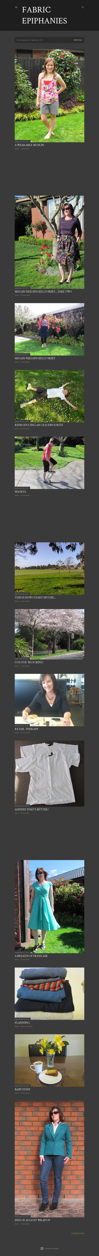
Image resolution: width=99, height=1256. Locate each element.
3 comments (25, 495)
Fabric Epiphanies (44, 15)
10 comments (25, 295)
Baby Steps (22, 1089)
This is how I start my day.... (35, 597)
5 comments (25, 813)
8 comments (25, 429)
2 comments (25, 149)
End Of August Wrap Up (32, 1220)
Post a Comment (27, 1026)
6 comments (25, 362)
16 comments (25, 959)
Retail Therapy (26, 729)
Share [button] (17, 149)
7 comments (25, 1224)
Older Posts (77, 1233)
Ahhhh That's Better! (32, 809)
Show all (78, 40)
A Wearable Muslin (29, 145)
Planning (22, 1022)
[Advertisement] (49, 173)
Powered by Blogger (51, 1248)
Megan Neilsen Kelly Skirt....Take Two (43, 291)
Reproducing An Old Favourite (39, 425)
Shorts (20, 491)
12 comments (25, 733)
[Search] (82, 6)
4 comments (25, 601)
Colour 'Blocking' (29, 662)
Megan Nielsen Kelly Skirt (35, 358)
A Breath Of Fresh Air (31, 956)
